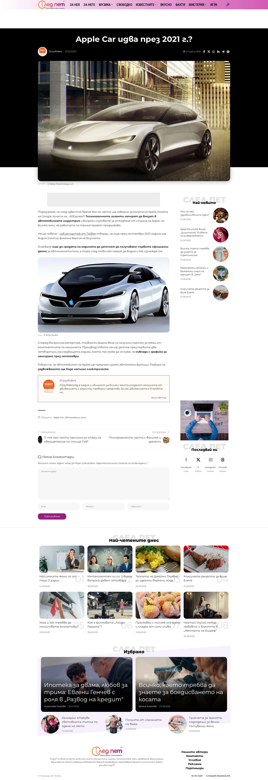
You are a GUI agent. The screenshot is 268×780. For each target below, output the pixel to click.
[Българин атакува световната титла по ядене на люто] (50, 724)
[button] (227, 4)
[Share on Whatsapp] (213, 51)
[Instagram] (210, 464)
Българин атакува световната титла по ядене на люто (80, 722)
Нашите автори (194, 752)
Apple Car (58, 417)
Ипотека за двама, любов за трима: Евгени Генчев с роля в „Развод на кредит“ (86, 692)
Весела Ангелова (148, 706)
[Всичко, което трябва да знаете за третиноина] (220, 254)
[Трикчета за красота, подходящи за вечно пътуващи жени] (177, 724)
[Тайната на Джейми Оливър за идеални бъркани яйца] (158, 559)
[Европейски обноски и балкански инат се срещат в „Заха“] (220, 273)
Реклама (194, 764)
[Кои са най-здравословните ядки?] (220, 215)
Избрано (134, 652)
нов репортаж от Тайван (78, 233)
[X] (198, 464)
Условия (194, 760)
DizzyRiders (55, 51)
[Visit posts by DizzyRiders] (42, 51)
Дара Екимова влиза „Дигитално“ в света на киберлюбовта (194, 232)
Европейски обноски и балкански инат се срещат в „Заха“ (194, 271)
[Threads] (222, 464)
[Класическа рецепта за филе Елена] (220, 293)
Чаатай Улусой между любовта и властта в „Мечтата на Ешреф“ (200, 626)
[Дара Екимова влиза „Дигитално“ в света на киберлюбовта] (220, 234)
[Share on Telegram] (223, 51)
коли (83, 417)
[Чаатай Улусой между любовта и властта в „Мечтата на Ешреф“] (206, 605)
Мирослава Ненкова (55, 706)
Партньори (195, 768)
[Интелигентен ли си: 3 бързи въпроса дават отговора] (109, 559)
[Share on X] (209, 51)
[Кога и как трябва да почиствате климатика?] (61, 605)
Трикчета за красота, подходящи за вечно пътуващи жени (205, 722)
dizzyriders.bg (158, 397)
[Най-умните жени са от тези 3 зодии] (61, 559)
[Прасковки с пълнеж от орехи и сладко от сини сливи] (158, 605)
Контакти (194, 756)
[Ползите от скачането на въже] (114, 724)
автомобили (72, 417)
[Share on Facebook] (204, 51)
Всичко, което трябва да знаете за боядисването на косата (181, 692)
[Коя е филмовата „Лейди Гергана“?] (109, 605)
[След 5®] (51, 4)
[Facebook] (186, 464)
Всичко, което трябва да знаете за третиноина (194, 252)
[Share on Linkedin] (218, 51)
